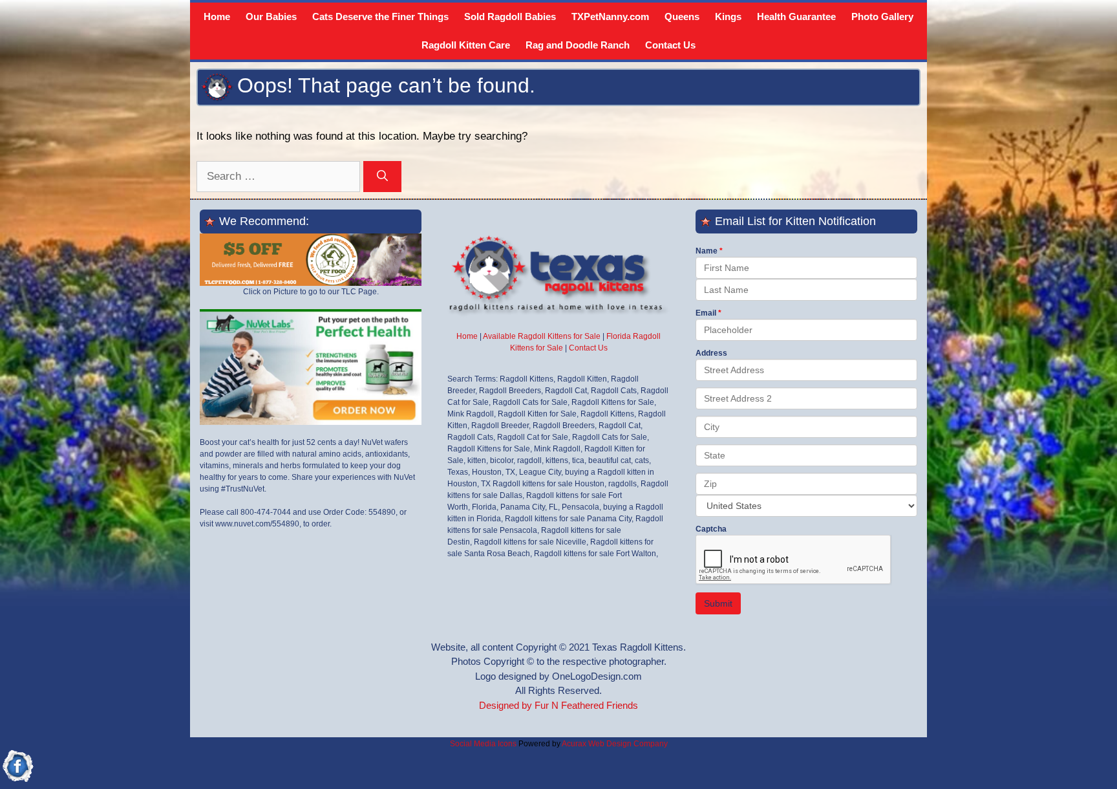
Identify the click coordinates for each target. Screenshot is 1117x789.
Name (707, 250)
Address (711, 353)
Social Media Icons (483, 743)
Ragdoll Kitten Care (465, 44)
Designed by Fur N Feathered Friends (558, 705)
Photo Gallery (882, 16)
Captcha (711, 529)
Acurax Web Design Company (615, 743)
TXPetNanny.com (610, 16)
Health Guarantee (796, 16)
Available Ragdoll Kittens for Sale (542, 336)
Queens (682, 16)
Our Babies (271, 16)
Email (706, 313)
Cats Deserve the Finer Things (380, 16)
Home (217, 16)
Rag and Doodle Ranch (578, 44)
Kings (728, 16)
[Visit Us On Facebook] (18, 781)
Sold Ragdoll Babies (510, 16)
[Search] (382, 176)
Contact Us (670, 44)
